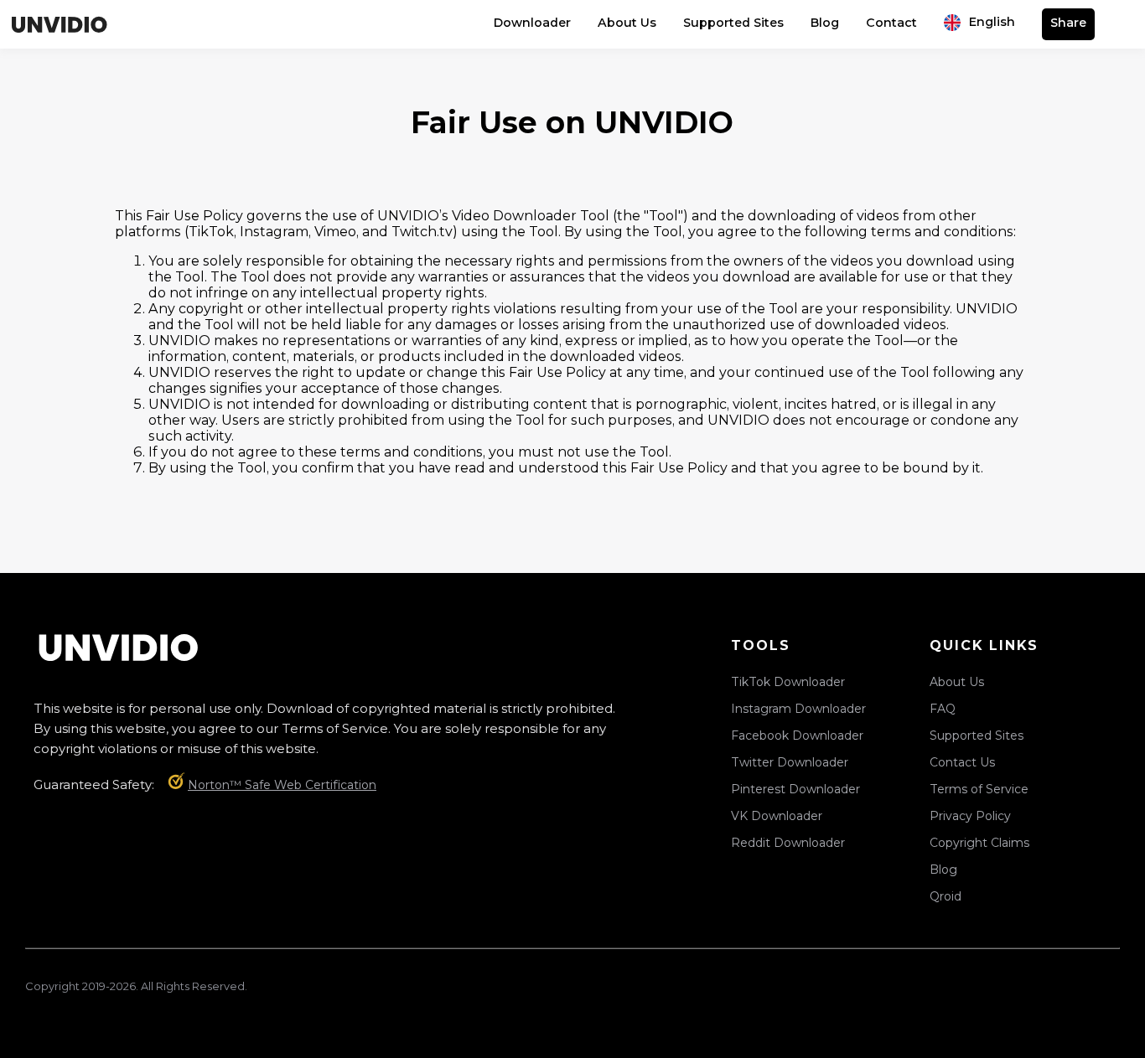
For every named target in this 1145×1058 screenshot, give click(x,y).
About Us (627, 22)
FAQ (943, 708)
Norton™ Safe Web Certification (282, 784)
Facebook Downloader (797, 735)
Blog (825, 22)
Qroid (945, 896)
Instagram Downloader (798, 708)
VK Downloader (776, 815)
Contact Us (962, 762)
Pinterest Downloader (795, 789)
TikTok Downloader (788, 681)
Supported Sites (733, 22)
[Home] (58, 24)
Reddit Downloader (788, 842)
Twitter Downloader (789, 762)
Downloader (532, 22)
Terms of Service (979, 789)
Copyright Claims (979, 842)
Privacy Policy (970, 815)
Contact (891, 22)
